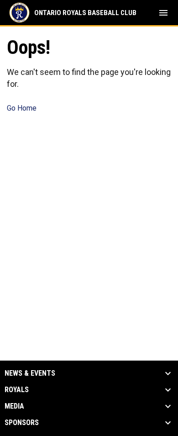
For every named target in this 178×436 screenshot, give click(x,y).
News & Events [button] (30, 373)
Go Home (22, 108)
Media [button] (14, 406)
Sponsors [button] (22, 422)
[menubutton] (163, 12)
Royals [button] (17, 389)
